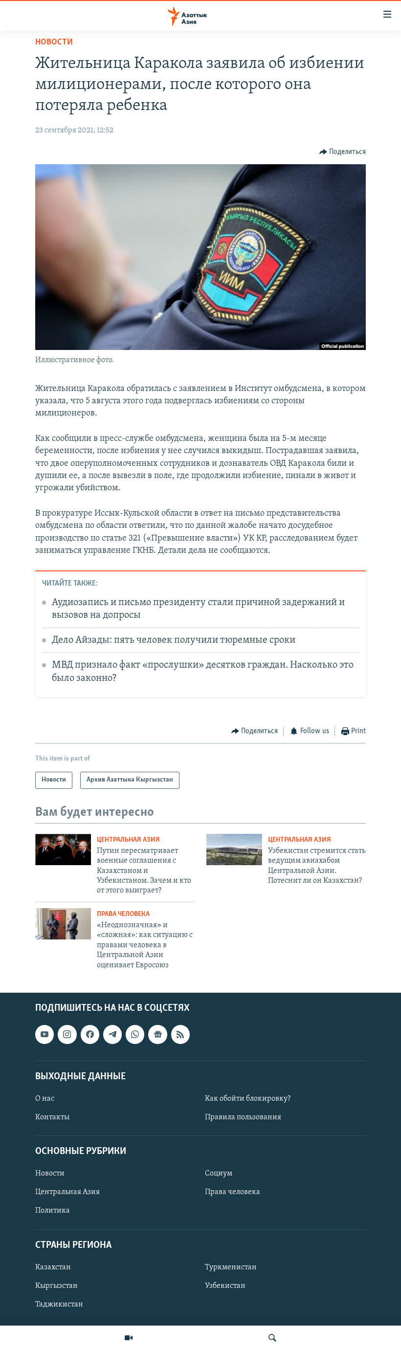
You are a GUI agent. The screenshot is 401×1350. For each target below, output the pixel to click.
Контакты (52, 1117)
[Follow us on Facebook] (90, 1034)
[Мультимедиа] (128, 1338)
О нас (44, 1099)
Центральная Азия (128, 840)
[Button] (342, 152)
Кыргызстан (56, 1286)
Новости (54, 42)
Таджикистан (59, 1304)
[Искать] (272, 1338)
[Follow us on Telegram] (112, 1034)
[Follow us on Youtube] (44, 1034)
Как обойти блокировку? (247, 1099)
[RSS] (180, 1034)
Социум (218, 1173)
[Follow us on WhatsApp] (135, 1034)
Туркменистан (231, 1267)
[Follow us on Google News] (157, 1034)
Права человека (123, 914)
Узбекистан (225, 1286)
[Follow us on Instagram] (67, 1034)
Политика (52, 1211)
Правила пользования (243, 1117)
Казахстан (53, 1267)
